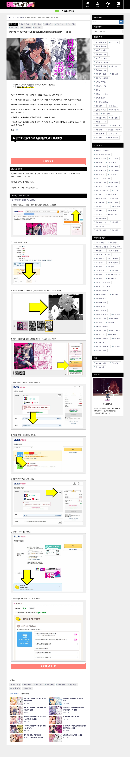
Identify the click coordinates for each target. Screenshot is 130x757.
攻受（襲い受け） (115, 110)
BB (17, 130)
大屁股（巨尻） (100, 174)
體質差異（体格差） (102, 230)
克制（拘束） (117, 246)
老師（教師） (113, 210)
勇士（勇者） (114, 166)
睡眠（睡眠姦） (115, 318)
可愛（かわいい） (101, 170)
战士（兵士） (117, 190)
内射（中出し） (100, 250)
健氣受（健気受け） (102, 50)
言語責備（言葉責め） (102, 338)
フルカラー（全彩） (102, 363)
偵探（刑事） (100, 162)
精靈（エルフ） (100, 210)
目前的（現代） (25, 24)
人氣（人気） (39, 27)
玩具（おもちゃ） (101, 318)
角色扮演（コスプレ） (114, 214)
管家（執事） (117, 206)
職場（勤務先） (100, 133)
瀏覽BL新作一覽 (49, 666)
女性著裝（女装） (101, 182)
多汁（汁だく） (100, 262)
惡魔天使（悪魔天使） (102, 190)
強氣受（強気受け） (102, 98)
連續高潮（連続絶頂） (102, 346)
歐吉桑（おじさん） (102, 198)
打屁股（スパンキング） (103, 282)
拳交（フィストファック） (104, 286)
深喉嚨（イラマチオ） (102, 314)
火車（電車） (114, 118)
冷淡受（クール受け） (102, 58)
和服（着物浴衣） (115, 170)
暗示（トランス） (101, 302)
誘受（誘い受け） (114, 133)
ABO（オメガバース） (102, 150)
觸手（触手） (113, 334)
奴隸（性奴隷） (113, 262)
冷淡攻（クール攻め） (102, 62)
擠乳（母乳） (116, 294)
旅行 (97, 113)
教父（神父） (100, 194)
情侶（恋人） (113, 106)
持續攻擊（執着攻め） (102, 290)
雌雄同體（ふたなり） (102, 226)
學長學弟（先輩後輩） (102, 78)
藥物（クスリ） (100, 334)
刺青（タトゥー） (101, 166)
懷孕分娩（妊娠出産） (114, 274)
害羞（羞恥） (100, 266)
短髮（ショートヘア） (102, 206)
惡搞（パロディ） (101, 110)
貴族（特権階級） (101, 218)
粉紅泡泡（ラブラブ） (114, 130)
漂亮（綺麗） (13, 24)
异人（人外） (100, 186)
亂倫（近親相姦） (101, 46)
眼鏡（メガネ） (113, 202)
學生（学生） (60, 24)
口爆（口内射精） (114, 250)
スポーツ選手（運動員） (103, 154)
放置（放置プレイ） (102, 298)
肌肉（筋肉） (100, 214)
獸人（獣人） (116, 198)
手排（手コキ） (112, 278)
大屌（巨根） (113, 174)
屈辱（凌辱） (15, 27)
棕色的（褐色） (112, 194)
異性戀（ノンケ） (101, 122)
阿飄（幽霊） (116, 222)
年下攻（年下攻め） (102, 82)
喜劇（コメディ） (101, 70)
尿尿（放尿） (112, 266)
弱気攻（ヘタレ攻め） (102, 94)
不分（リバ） (114, 42)
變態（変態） (117, 338)
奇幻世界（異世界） (102, 74)
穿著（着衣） (112, 322)
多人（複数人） (26, 27)
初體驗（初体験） (101, 66)
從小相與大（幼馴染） (102, 102)
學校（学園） (72, 24)
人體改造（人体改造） (102, 246)
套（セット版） (100, 367)
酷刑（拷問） (117, 346)
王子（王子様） (100, 202)
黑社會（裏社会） (113, 137)
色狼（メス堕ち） (115, 330)
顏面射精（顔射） (101, 350)
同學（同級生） (115, 66)
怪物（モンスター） (114, 186)
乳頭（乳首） (38, 24)
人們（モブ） (114, 158)
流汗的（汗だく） (101, 310)
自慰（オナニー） (101, 330)
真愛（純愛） (100, 130)
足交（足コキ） (100, 342)
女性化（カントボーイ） (103, 178)
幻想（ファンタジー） (102, 86)
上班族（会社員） (101, 158)
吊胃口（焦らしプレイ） (103, 254)
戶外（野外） (100, 278)
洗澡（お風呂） (107, 113)
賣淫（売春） (100, 137)
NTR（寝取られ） (101, 42)
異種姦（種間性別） (102, 125)
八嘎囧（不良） (112, 162)
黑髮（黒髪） (116, 230)
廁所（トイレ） (100, 90)
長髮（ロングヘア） (102, 222)
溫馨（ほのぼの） (101, 118)
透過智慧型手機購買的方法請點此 (24, 200)
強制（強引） (49, 24)
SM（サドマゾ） (101, 242)
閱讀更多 (49, 161)
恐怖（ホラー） (100, 106)
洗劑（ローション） (102, 306)
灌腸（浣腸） (117, 314)
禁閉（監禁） (100, 322)
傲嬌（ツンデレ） (101, 54)
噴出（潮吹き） (100, 258)
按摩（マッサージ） (102, 294)
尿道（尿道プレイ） (102, 270)
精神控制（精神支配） (102, 326)
